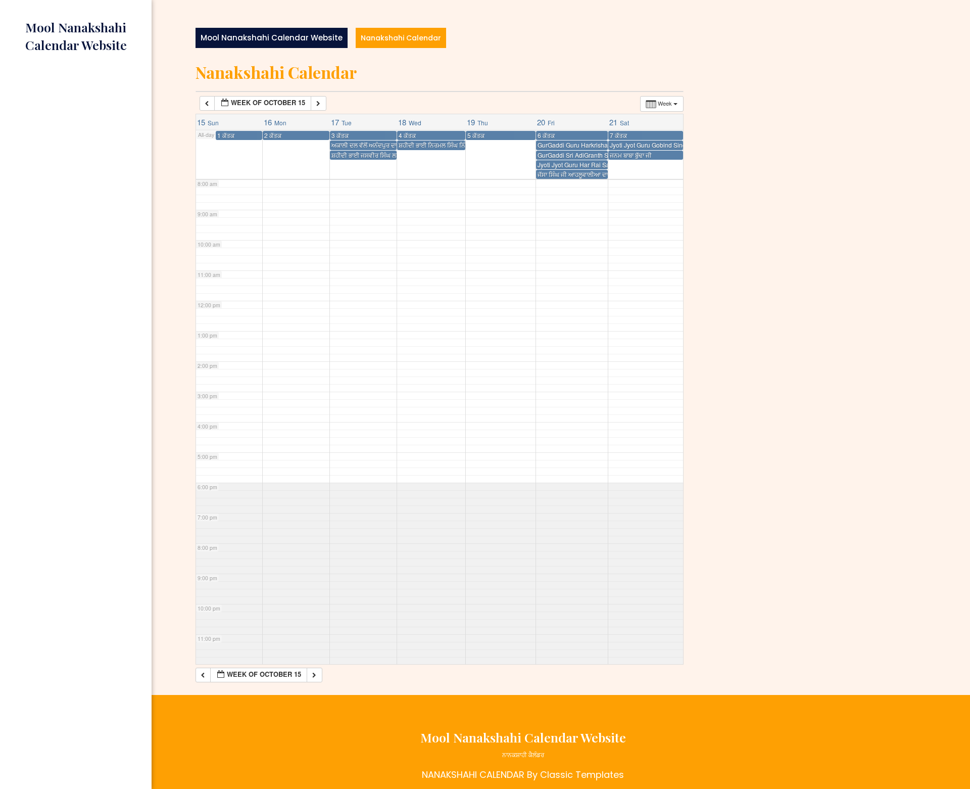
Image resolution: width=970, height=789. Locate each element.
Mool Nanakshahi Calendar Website (272, 37)
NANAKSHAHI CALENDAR (473, 774)
